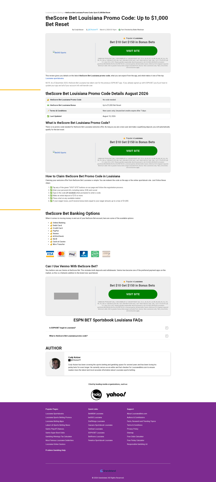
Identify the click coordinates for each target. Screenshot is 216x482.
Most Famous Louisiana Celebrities (60, 440)
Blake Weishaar (138, 30)
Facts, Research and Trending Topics (141, 421)
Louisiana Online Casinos (55, 444)
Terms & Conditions (134, 425)
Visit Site (133, 50)
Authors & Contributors (136, 417)
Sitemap (130, 433)
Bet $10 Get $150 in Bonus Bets (132, 42)
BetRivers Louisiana (96, 436)
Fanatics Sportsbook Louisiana (100, 440)
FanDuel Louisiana (95, 429)
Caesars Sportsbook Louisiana (100, 425)
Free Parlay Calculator (135, 440)
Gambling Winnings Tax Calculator (59, 436)
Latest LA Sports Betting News (58, 425)
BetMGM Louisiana (95, 414)
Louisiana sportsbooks (55, 78)
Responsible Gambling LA (137, 444)
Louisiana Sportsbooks (55, 414)
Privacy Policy (132, 429)
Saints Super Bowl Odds (55, 433)
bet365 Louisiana (95, 417)
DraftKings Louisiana (96, 421)
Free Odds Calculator (135, 436)
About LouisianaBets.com (137, 414)
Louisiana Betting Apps (55, 421)
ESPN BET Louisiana (96, 433)
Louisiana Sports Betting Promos (59, 417)
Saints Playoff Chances (55, 429)
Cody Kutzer (79, 30)
